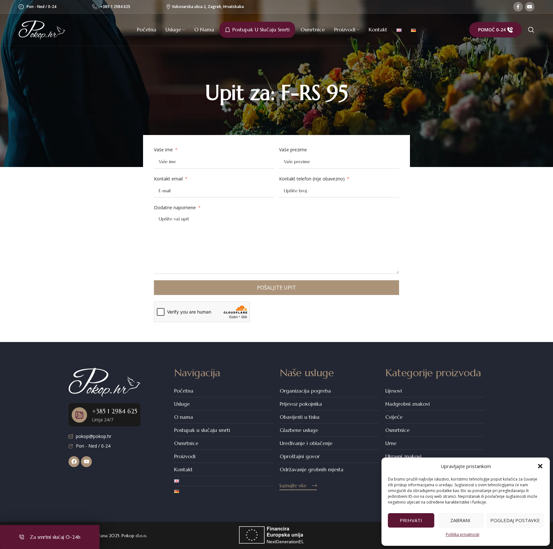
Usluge (182, 404)
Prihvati (411, 520)
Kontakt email (168, 179)
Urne (391, 443)
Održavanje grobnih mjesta (311, 469)
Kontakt (183, 469)
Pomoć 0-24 (492, 30)
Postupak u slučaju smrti (202, 430)
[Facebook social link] (518, 7)
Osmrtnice (186, 443)
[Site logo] (42, 29)
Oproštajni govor (300, 456)
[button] (540, 466)
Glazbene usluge (299, 430)
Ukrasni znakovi (403, 456)
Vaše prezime (293, 150)
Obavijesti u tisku (299, 417)
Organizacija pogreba (305, 390)
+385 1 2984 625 (115, 6)
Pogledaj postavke (515, 520)
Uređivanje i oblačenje (306, 443)
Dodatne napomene (175, 207)
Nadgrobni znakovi (407, 404)
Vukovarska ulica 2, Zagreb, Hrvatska (205, 6)
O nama (183, 417)
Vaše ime (163, 150)
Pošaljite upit (276, 287)
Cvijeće (394, 417)
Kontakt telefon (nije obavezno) (312, 179)
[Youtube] (86, 461)
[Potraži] (531, 29)
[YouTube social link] (529, 7)
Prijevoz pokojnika (301, 404)
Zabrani (460, 520)
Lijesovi (393, 390)
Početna (183, 390)
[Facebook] (73, 461)
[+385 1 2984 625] (79, 415)
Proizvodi (185, 456)
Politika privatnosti (462, 534)
